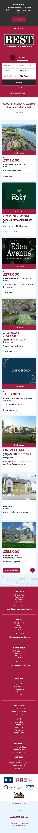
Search (19, 88)
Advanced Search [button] (17, 93)
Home (19, 681)
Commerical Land (19, 752)
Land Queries (19, 733)
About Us (19, 684)
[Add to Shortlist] (32, 570)
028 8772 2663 (19, 605)
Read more (19, 13)
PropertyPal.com (19, 825)
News (19, 692)
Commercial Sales (19, 747)
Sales (19, 760)
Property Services (19, 765)
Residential (19, 730)
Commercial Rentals (19, 750)
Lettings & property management (19, 763)
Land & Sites (19, 722)
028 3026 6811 (19, 633)
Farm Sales (19, 725)
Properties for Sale (19, 709)
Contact (19, 694)
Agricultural (19, 727)
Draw (19, 82)
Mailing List (19, 768)
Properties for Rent (19, 712)
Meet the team (19, 687)
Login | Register (20, 804)
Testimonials (19, 689)
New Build (19, 714)
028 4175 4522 (19, 661)
